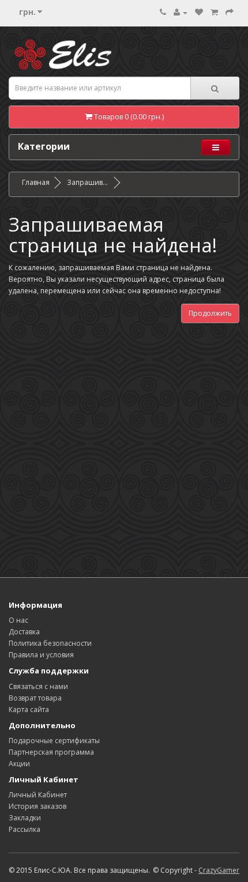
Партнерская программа (51, 752)
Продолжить (210, 313)
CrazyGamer (218, 870)
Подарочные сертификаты (54, 740)
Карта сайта (29, 709)
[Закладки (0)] (199, 12)
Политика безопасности (50, 643)
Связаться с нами (38, 686)
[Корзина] (214, 12)
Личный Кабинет (38, 795)
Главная (36, 182)
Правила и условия (41, 655)
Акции (19, 764)
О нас (18, 620)
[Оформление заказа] (230, 12)
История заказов (37, 806)
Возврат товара (35, 698)
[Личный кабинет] (180, 12)
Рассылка (24, 829)
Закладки (25, 818)
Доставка (24, 632)
